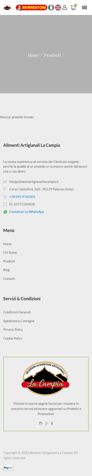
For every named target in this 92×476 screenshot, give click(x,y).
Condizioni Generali (17, 312)
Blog (6, 270)
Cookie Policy (12, 338)
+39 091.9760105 (22, 197)
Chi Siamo (10, 252)
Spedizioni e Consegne (18, 321)
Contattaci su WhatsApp (26, 212)
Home (33, 55)
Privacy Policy (13, 329)
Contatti (9, 278)
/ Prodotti (50, 55)
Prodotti (9, 261)
